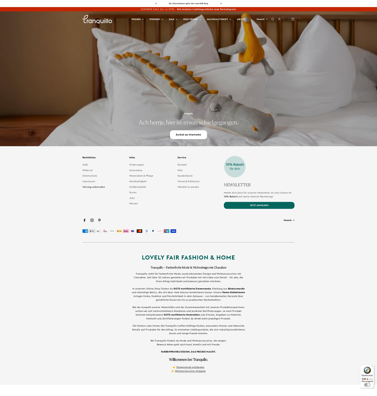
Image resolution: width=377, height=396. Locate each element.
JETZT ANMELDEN (259, 205)
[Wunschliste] (286, 19)
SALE (171, 19)
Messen (133, 203)
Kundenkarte (185, 175)
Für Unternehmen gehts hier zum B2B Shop (188, 3)
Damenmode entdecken (190, 367)
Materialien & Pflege (141, 175)
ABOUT (241, 19)
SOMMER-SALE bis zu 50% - (188, 9)
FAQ (180, 170)
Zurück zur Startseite (188, 134)
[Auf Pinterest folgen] (99, 220)
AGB (85, 164)
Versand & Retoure (189, 181)
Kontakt (182, 164)
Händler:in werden (188, 186)
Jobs (132, 197)
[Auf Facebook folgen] (84, 220)
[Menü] (372, 367)
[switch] (367, 385)
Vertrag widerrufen (93, 186)
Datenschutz (89, 175)
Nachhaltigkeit (138, 181)
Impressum (88, 181)
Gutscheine (135, 170)
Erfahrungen (136, 164)
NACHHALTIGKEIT (217, 19)
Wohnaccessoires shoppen (190, 370)
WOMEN (136, 19)
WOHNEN (154, 19)
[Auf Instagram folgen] (92, 220)
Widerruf (87, 170)
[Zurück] (155, 3)
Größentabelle (137, 186)
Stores (133, 192)
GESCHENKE (190, 19)
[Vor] (221, 3)
